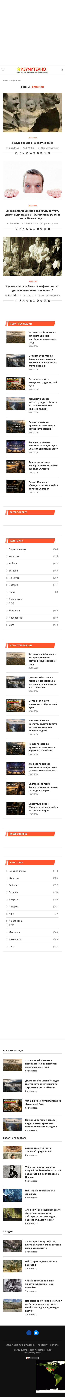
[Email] (36, 1332)
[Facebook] (28, 1332)
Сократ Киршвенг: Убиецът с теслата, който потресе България (43, 807)
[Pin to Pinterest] (27, 153)
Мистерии (34, 932)
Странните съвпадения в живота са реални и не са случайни (39, 1284)
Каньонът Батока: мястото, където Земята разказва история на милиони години (43, 725)
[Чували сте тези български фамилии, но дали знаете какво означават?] (32, 256)
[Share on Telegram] (38, 153)
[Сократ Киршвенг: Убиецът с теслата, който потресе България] (15, 808)
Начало (6, 80)
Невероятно (34, 939)
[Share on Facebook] (20, 153)
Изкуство (34, 899)
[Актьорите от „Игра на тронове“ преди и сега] (12, 1152)
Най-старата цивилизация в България (41, 1263)
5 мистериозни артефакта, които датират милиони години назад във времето (43, 1244)
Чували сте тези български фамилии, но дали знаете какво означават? (32, 288)
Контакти (43, 1344)
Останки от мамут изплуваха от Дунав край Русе (43, 704)
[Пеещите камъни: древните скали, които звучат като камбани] (15, 748)
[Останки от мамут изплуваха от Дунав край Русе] (15, 705)
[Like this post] (16, 153)
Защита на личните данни (20, 1344)
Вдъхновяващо (34, 871)
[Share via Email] (49, 153)
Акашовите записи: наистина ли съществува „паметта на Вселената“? (43, 767)
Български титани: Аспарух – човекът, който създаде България (43, 787)
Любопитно (15, 921)
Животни (34, 878)
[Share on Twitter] (23, 153)
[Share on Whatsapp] (34, 153)
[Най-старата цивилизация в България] (12, 1266)
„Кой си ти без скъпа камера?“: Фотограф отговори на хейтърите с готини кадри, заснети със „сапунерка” (43, 1214)
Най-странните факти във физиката (40, 1192)
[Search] (61, 70)
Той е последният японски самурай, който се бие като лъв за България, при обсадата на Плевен (43, 1172)
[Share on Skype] (41, 153)
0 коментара (31, 1071)
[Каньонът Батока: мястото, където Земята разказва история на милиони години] (15, 725)
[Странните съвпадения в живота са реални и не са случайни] (12, 1285)
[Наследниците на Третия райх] (32, 112)
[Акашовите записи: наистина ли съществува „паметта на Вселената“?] (15, 768)
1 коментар (30, 1268)
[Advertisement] (32, 32)
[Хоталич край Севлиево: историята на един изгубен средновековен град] (15, 658)
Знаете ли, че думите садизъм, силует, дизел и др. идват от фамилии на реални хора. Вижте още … (32, 214)
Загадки (34, 892)
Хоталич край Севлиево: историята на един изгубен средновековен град (42, 659)
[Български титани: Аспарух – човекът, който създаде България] (15, 788)
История (34, 906)
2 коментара (31, 1252)
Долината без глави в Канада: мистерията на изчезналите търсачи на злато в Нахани (42, 682)
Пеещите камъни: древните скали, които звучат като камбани (42, 747)
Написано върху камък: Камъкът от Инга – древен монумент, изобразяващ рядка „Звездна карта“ (43, 1305)
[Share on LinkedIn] (31, 153)
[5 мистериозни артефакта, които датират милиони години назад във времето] (12, 1246)
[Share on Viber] (45, 153)
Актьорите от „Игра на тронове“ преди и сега (38, 1149)
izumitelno (14, 148)
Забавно (34, 885)
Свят (34, 946)
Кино (34, 913)
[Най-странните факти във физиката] (12, 1195)
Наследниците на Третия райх (32, 143)
